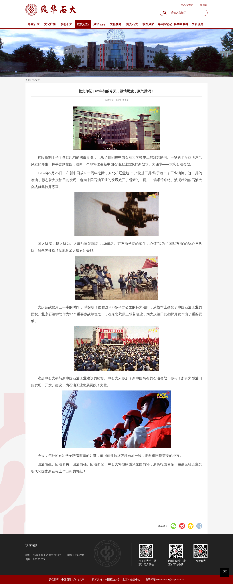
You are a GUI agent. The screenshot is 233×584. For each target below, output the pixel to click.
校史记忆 (83, 24)
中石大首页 (187, 5)
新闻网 (204, 5)
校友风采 (148, 24)
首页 (27, 80)
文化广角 (50, 24)
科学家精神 (181, 24)
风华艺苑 (99, 24)
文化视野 (115, 24)
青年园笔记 (164, 24)
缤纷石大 (66, 24)
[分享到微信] (173, 526)
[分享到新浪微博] (182, 526)
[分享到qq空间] (190, 526)
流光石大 (132, 24)
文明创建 (197, 24)
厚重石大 (34, 24)
